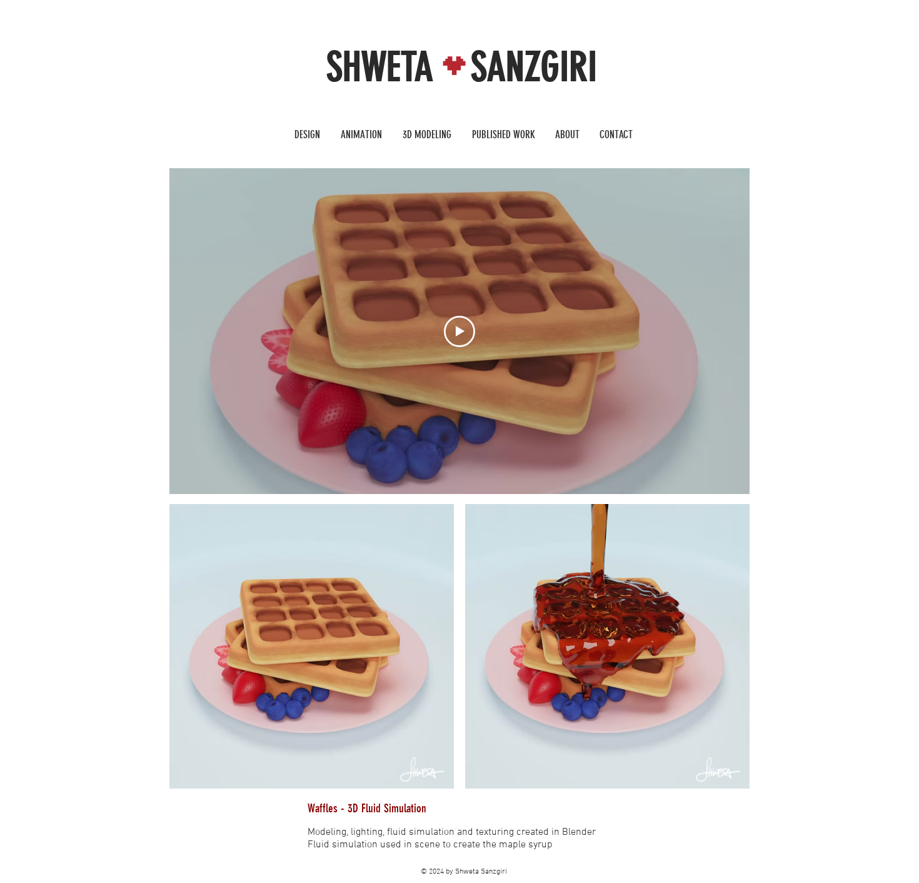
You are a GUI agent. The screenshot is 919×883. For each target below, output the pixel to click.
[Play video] (459, 331)
